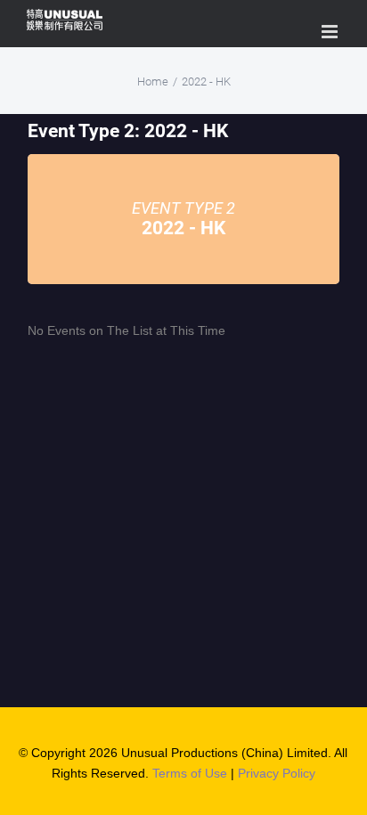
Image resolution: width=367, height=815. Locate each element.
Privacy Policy (276, 773)
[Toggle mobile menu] (331, 31)
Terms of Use (189, 773)
